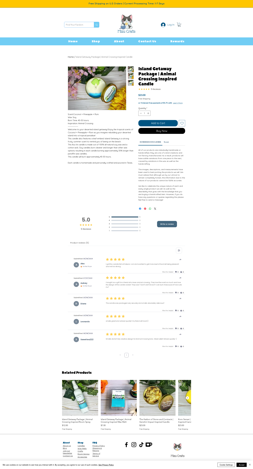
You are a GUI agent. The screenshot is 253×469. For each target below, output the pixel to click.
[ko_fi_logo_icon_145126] (149, 447)
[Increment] (148, 115)
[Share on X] (155, 211)
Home (71, 57)
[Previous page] (120, 357)
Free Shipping (144, 98)
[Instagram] (134, 447)
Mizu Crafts (177, 458)
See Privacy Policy (106, 464)
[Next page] (133, 357)
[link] (179, 25)
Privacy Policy (99, 448)
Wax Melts (82, 451)
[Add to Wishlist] (182, 126)
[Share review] (180, 262)
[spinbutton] (144, 115)
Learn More (158, 105)
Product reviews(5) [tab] (79, 245)
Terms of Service (96, 457)
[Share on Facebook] (140, 211)
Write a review (167, 226)
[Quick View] (80, 401)
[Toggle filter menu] (179, 253)
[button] (95, 41)
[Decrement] (140, 115)
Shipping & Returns (97, 452)
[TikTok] (141, 447)
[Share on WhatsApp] (150, 211)
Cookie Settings (226, 464)
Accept (241, 464)
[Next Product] (187, 400)
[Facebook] (126, 447)
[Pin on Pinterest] (145, 211)
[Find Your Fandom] (96, 24)
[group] (126, 407)
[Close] (249, 465)
